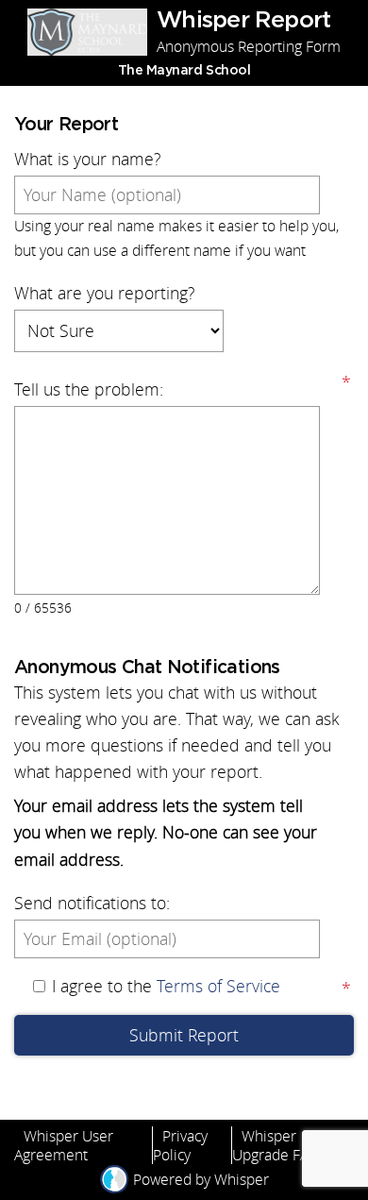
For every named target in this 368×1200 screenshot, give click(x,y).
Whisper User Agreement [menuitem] (63, 1145)
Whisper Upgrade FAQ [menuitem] (276, 1145)
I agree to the (166, 986)
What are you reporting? (104, 293)
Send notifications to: (92, 903)
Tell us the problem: (88, 389)
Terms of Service (218, 986)
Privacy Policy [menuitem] (180, 1145)
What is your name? (87, 159)
